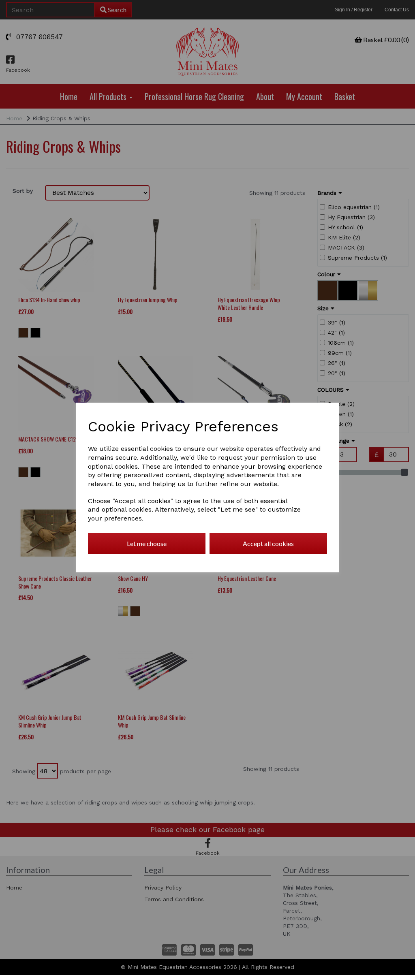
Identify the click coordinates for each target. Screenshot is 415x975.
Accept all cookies (268, 543)
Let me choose (147, 543)
